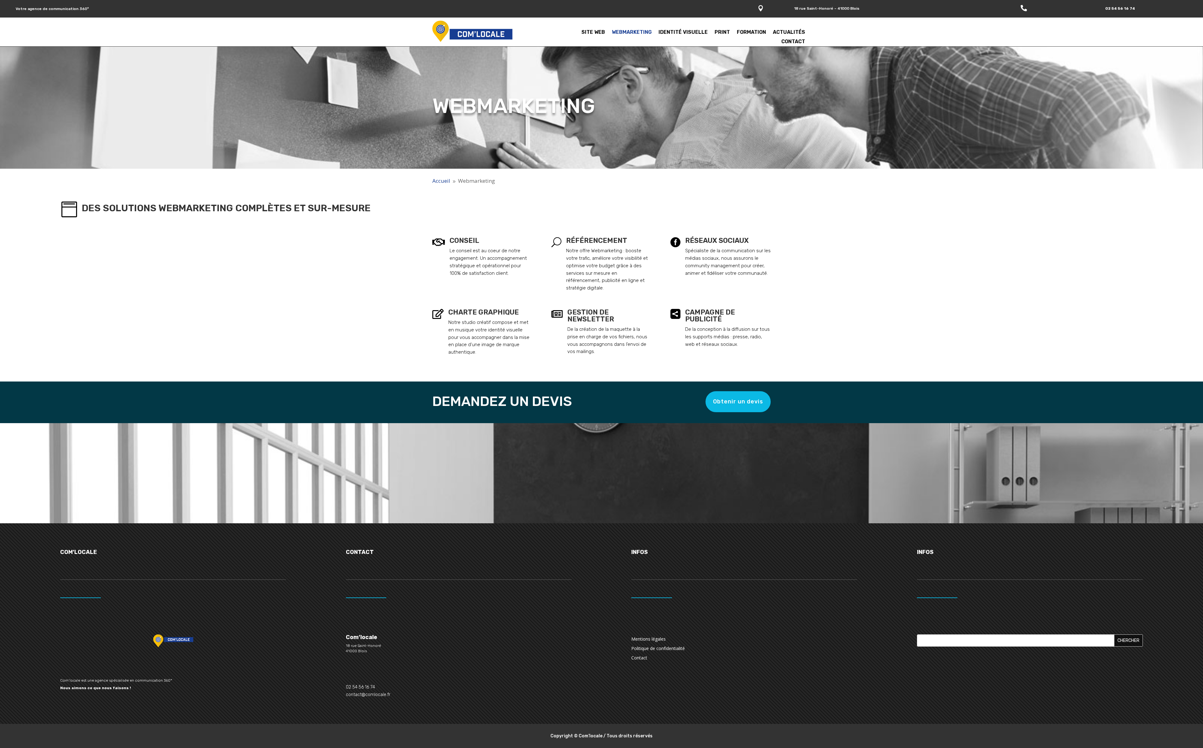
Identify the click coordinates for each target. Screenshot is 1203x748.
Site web (593, 32)
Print (722, 32)
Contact (793, 41)
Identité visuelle (683, 32)
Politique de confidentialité (658, 648)
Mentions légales (648, 639)
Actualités (789, 32)
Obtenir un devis (738, 401)
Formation (751, 32)
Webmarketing (632, 32)
